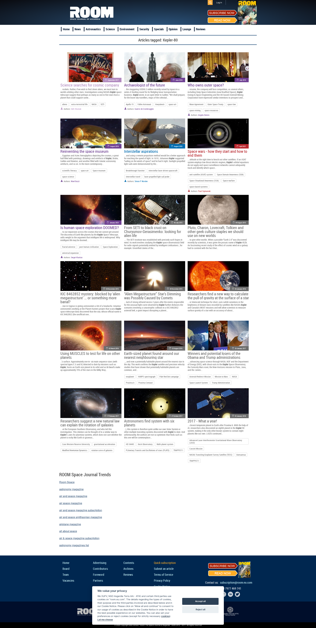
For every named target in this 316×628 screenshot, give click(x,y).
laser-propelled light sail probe (156, 176)
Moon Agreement (196, 104)
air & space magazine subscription (79, 538)
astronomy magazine (71, 489)
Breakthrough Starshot (135, 170)
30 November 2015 (176, 289)
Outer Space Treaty (215, 104)
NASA (94, 104)
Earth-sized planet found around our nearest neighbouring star (151, 355)
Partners (98, 580)
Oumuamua (241, 454)
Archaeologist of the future (144, 85)
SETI (102, 104)
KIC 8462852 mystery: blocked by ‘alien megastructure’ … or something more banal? (90, 298)
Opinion (173, 29)
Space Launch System (198, 382)
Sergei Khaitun (76, 257)
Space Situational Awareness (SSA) (204, 180)
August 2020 (178, 146)
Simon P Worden (141, 181)
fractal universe (68, 246)
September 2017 (113, 80)
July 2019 (242, 80)
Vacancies (68, 580)
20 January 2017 (240, 348)
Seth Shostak (76, 109)
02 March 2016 (114, 348)
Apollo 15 (129, 104)
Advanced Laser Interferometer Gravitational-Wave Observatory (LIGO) (215, 441)
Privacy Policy (162, 580)
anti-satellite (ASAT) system (201, 174)
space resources (211, 110)
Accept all (200, 601)
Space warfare (229, 180)
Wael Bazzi (75, 181)
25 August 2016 (177, 348)
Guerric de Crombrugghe (144, 109)
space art (172, 104)
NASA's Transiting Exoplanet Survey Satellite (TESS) (210, 454)
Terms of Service (163, 574)
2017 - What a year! (202, 421)
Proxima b (130, 382)
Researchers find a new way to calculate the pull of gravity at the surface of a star (218, 296)
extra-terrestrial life (79, 104)
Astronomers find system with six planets (149, 423)
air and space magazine (73, 496)
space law (231, 104)
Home (66, 29)
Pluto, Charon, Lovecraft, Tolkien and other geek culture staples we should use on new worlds (216, 231)
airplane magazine (70, 524)
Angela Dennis (203, 115)
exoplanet (130, 376)
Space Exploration (110, 246)
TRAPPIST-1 (178, 450)
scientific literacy (69, 170)
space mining (194, 110)
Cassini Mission (195, 448)
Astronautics (93, 29)
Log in (219, 2)
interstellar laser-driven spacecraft (163, 170)
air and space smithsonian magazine (80, 517)
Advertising (99, 562)
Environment (127, 29)
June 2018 (178, 80)
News (78, 29)
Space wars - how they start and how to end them (217, 153)
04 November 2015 (112, 289)
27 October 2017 (176, 416)
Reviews (200, 29)
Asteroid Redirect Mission (200, 376)
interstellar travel (133, 176)
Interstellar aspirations (141, 151)
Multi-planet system (165, 444)
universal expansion (70, 252)
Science (110, 29)
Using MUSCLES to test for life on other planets (90, 355)
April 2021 (242, 146)
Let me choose (105, 619)
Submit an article (164, 568)
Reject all (200, 609)
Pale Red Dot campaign (169, 376)
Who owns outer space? (206, 85)
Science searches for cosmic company (89, 85)
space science (68, 176)
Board (66, 568)
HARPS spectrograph (146, 376)
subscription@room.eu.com (236, 582)
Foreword (98, 574)
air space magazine (70, 503)
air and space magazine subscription (80, 510)
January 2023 (114, 222)
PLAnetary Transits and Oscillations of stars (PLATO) (147, 450)
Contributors (100, 568)
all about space (68, 531)
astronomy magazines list (74, 545)
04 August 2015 (241, 222)
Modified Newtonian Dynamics (74, 450)
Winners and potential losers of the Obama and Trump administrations (214, 355)
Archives (128, 568)
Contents (128, 562)
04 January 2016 (240, 289)
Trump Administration (221, 382)
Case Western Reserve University (76, 444)
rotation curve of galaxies (101, 450)
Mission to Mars (221, 376)
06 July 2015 (178, 222)
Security (144, 29)
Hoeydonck (159, 104)
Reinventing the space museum (84, 151)
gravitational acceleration (104, 444)
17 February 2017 (113, 416)
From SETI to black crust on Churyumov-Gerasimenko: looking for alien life (152, 231)
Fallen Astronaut (144, 104)
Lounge (187, 29)
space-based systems (198, 186)
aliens (64, 104)
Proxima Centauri (145, 382)
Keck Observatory (145, 444)
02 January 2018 (240, 416)
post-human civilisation (89, 246)
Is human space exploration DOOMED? (89, 228)
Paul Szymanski (204, 191)
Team (66, 574)
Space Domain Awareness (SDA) (230, 174)
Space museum (99, 170)
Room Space (67, 482)
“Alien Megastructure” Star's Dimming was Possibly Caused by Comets (152, 296)
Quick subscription (165, 562)
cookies (165, 616)
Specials (159, 29)
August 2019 (114, 146)
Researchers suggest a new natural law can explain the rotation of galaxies (89, 423)
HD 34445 (130, 444)
